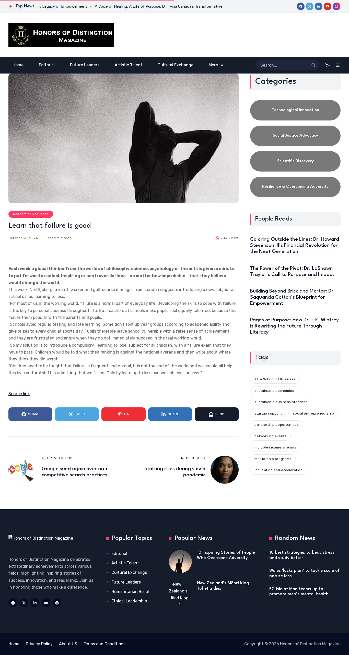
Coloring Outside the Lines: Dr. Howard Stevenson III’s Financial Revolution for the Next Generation (294, 245)
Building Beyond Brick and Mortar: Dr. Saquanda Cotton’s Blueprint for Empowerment (292, 297)
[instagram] (336, 6)
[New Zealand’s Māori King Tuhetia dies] (180, 592)
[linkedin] (318, 6)
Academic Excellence (31, 214)
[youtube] (327, 6)
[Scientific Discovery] (295, 161)
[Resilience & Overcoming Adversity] (295, 187)
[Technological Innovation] (295, 110)
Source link (19, 393)
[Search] (313, 65)
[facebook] (301, 6)
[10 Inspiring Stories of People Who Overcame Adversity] (180, 561)
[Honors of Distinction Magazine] (61, 35)
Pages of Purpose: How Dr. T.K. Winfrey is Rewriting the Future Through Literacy (294, 326)
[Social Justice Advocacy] (295, 136)
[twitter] (309, 6)
